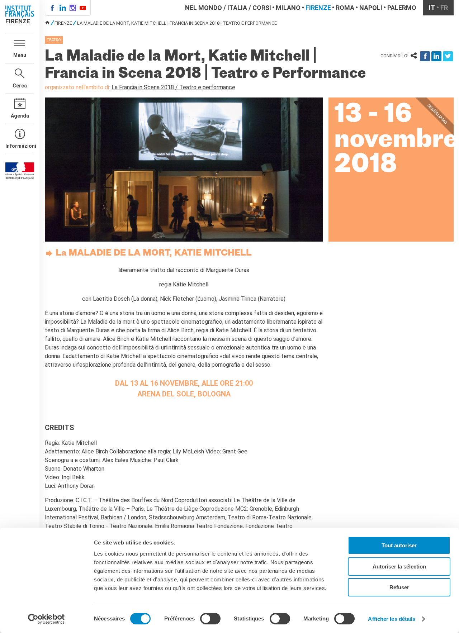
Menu (19, 55)
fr (444, 7)
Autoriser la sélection (399, 566)
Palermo (401, 7)
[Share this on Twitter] (448, 56)
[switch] (210, 618)
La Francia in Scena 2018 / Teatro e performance (173, 87)
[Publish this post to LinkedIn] (436, 56)
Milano (288, 7)
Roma (345, 7)
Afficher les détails (391, 619)
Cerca (20, 86)
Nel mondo (203, 7)
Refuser (399, 587)
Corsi (261, 7)
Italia (237, 7)
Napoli (370, 7)
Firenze (318, 7)
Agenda (20, 116)
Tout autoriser (399, 545)
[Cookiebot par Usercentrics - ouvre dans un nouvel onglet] (46, 619)
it (432, 7)
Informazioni (19, 146)
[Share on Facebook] (425, 56)
